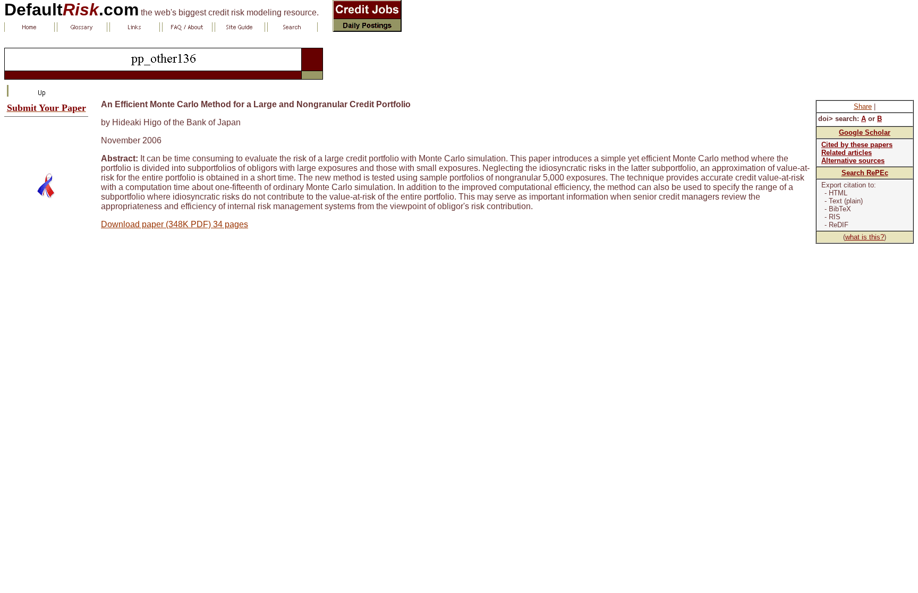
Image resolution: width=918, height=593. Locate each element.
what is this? (864, 237)
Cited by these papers (856, 145)
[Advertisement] (46, 141)
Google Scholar (864, 132)
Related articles (846, 153)
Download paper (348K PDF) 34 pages (174, 224)
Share (863, 106)
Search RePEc (865, 173)
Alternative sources (853, 161)
